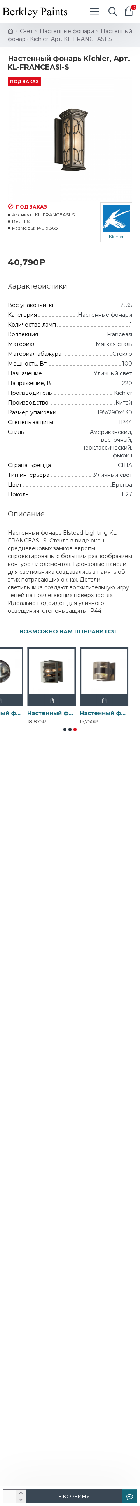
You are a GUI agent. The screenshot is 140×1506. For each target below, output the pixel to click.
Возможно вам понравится (67, 631)
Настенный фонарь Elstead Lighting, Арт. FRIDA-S (96, 713)
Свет (26, 31)
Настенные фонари (67, 31)
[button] (64, 729)
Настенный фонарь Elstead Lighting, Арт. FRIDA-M (43, 713)
